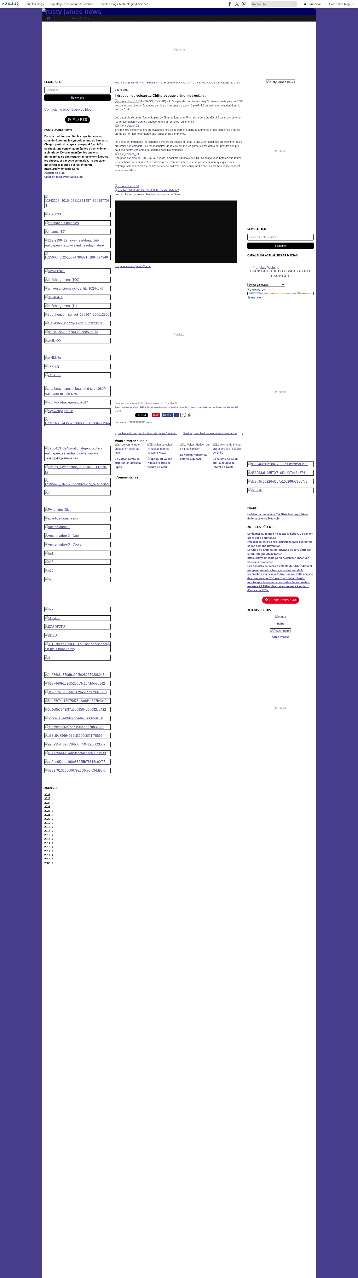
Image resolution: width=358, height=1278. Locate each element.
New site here (81, 18)
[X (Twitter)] (236, 4)
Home (48, 16)
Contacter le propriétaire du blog (68, 109)
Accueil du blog (54, 172)
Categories (149, 82)
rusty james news (126, 82)
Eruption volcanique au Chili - (133, 266)
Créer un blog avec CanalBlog (63, 176)
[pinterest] (243, 4)
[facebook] (229, 4)
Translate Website (266, 267)
